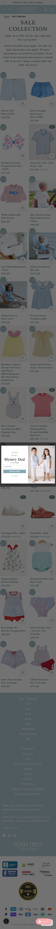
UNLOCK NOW (14, 471)
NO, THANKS (14, 475)
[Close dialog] (53, 447)
